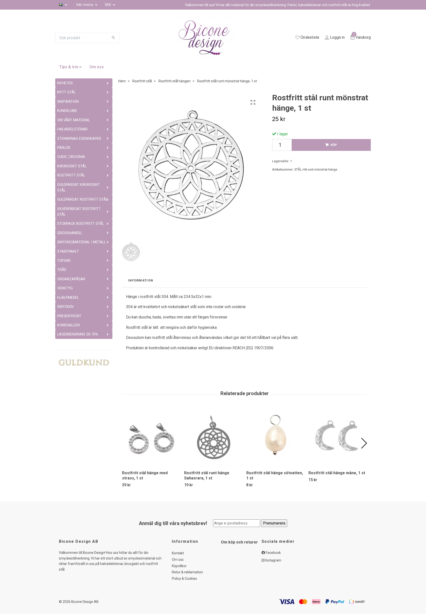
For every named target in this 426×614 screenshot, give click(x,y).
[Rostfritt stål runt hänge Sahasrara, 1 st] (213, 437)
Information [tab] (140, 280)
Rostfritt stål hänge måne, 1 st (336, 473)
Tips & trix (68, 67)
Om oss (96, 67)
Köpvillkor (179, 566)
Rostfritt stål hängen (175, 81)
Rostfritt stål (142, 81)
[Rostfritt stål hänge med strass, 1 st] (151, 437)
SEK (108, 5)
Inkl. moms (85, 5)
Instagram (273, 560)
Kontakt (178, 553)
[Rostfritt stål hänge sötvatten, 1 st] (275, 437)
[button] (363, 443)
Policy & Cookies (184, 578)
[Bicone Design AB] (210, 38)
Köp (334, 145)
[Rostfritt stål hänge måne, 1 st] (337, 437)
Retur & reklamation (187, 572)
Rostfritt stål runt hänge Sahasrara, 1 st (206, 475)
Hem (122, 81)
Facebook (273, 553)
